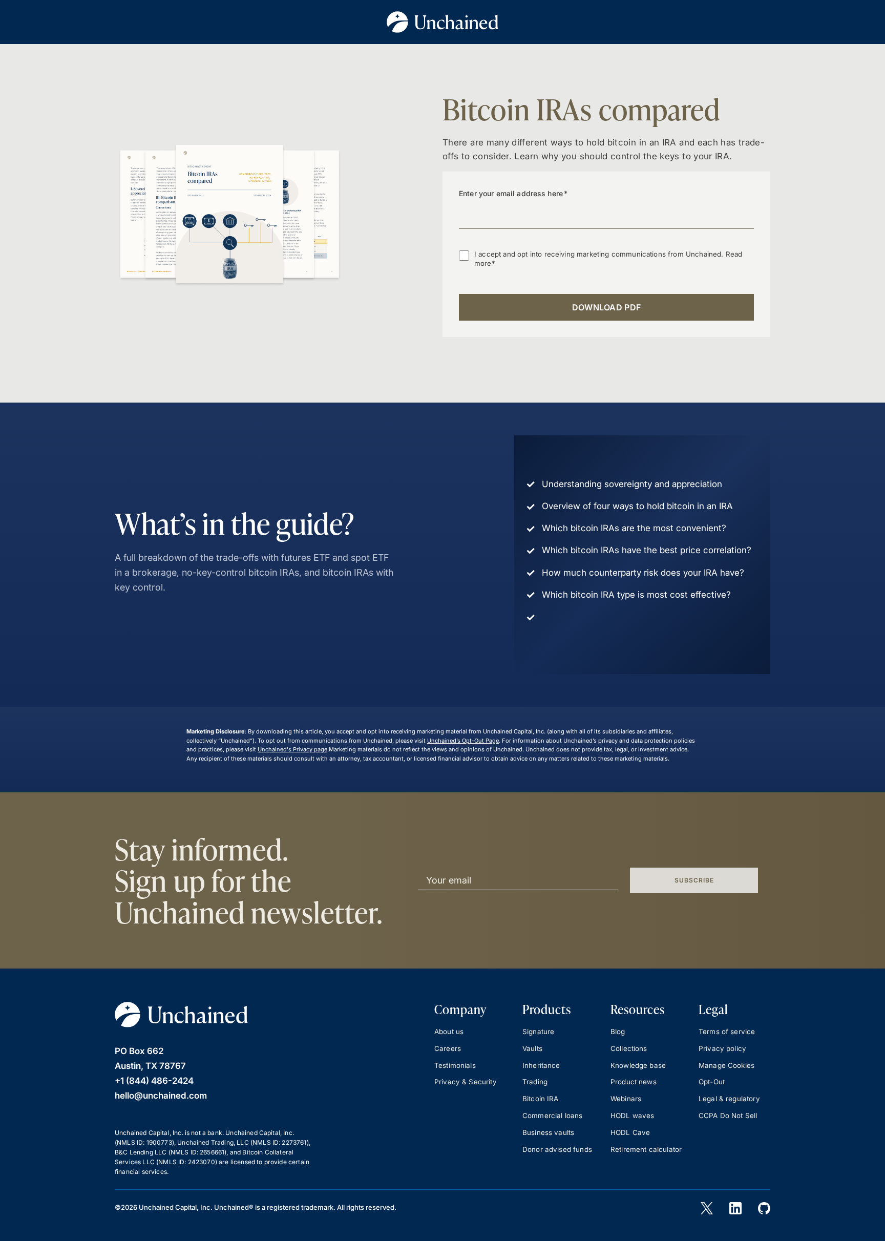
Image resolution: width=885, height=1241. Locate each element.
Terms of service (727, 1031)
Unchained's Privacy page (292, 749)
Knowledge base (638, 1065)
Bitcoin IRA (540, 1099)
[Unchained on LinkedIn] (735, 1208)
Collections (628, 1048)
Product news (633, 1082)
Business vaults (548, 1132)
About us (448, 1031)
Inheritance (541, 1065)
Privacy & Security (465, 1082)
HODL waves (632, 1115)
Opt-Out (712, 1082)
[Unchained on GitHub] (764, 1208)
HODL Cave (630, 1132)
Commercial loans (552, 1115)
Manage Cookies (726, 1065)
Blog (617, 1031)
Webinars (625, 1099)
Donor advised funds (557, 1149)
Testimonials (455, 1065)
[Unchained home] (181, 1014)
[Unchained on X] (707, 1208)
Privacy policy (722, 1048)
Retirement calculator (646, 1149)
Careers (447, 1048)
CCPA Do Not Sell (728, 1115)
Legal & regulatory (729, 1099)
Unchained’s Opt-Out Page (463, 740)
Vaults (532, 1048)
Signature (538, 1031)
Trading (534, 1082)
